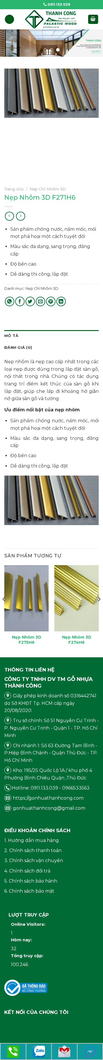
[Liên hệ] (13, 1051)
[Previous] (4, 611)
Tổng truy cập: (27, 955)
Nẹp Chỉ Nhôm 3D (47, 189)
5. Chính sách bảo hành (30, 881)
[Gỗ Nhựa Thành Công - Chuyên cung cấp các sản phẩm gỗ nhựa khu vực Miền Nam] (51, 19)
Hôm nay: (22, 939)
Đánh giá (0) (18, 347)
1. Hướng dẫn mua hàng (31, 840)
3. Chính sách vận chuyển (33, 860)
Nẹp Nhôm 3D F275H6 (26, 640)
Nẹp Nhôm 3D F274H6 (76, 640)
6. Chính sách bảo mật (29, 891)
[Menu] (9, 19)
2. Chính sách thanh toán (33, 850)
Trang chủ (13, 189)
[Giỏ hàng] (93, 19)
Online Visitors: (28, 924)
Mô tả (11, 336)
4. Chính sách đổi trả (27, 871)
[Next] (99, 611)
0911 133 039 (58, 4)
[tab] (51, 336)
